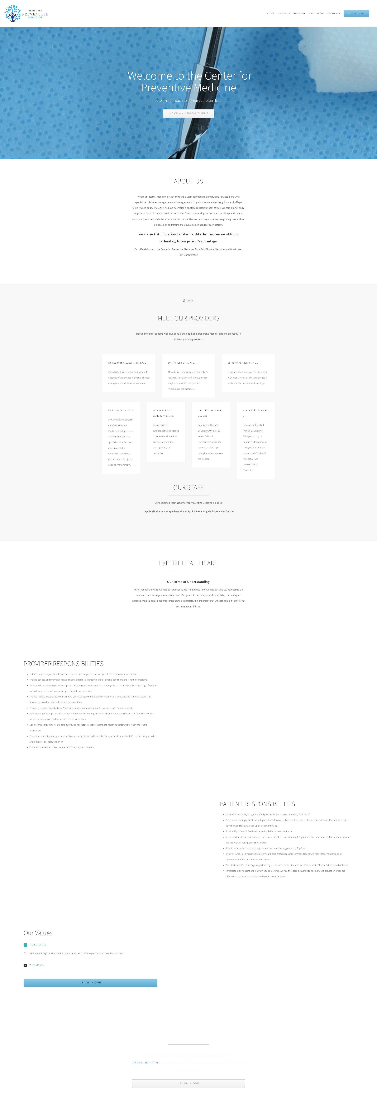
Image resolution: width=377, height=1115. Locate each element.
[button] (90, 945)
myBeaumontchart (146, 1062)
